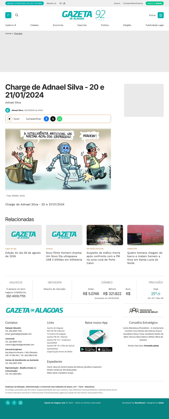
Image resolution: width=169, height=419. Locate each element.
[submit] (16, 15)
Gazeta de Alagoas (55, 328)
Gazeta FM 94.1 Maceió (57, 337)
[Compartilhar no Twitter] (53, 118)
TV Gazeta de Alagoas (56, 334)
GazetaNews (52, 348)
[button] (161, 15)
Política (105, 25)
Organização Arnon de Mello (59, 351)
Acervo (117, 3)
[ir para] (96, 337)
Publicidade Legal (155, 25)
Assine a (154, 3)
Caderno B (10, 25)
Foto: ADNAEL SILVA (16, 196)
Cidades (34, 25)
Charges (18, 33)
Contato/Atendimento (133, 3)
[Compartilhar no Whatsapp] (59, 118)
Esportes (82, 25)
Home (8, 33)
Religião (127, 25)
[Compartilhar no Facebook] (46, 118)
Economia (58, 25)
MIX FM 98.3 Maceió (56, 331)
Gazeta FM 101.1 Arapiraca (59, 340)
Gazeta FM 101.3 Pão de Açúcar (61, 345)
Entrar (152, 15)
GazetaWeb (52, 342)
